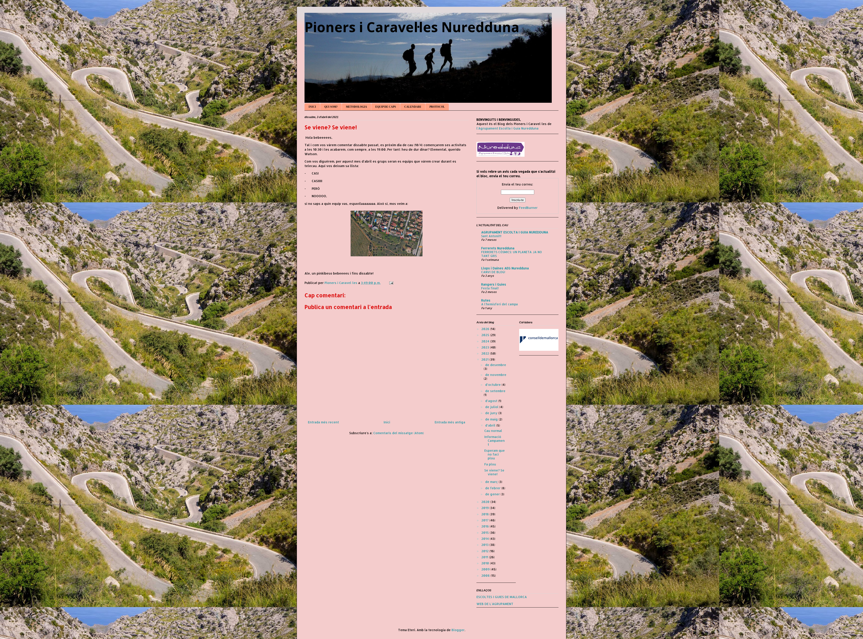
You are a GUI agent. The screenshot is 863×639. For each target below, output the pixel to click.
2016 (485, 526)
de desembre (495, 365)
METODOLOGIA (356, 106)
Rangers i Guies (493, 284)
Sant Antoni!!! (491, 236)
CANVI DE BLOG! (493, 272)
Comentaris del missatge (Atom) (398, 433)
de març (492, 482)
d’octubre (493, 385)
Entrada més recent (323, 422)
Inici (387, 422)
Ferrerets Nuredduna (497, 248)
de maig (492, 419)
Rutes (485, 300)
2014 (485, 539)
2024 (485, 341)
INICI (312, 106)
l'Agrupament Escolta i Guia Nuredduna (507, 128)
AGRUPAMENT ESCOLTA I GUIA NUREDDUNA (514, 232)
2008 (486, 575)
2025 (485, 335)
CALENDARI (412, 106)
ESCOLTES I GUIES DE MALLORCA (501, 597)
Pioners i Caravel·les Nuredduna (412, 27)
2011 (485, 557)
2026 (485, 329)
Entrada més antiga (450, 422)
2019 (485, 508)
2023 (485, 347)
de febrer (493, 488)
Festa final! (490, 288)
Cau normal (493, 431)
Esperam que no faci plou (494, 454)
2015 (485, 532)
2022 (485, 353)
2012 (485, 551)
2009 (486, 569)
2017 (485, 520)
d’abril (490, 425)
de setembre (495, 391)
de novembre (495, 375)
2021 (485, 359)
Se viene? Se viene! (494, 472)
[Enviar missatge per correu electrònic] (391, 283)
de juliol (492, 407)
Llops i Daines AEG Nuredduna (505, 268)
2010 (485, 563)
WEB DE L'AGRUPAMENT (494, 604)
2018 (485, 514)
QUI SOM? (331, 106)
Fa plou (490, 464)
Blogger (458, 630)
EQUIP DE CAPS (385, 106)
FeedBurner (528, 208)
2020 (485, 502)
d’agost (491, 401)
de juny (491, 413)
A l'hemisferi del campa (499, 304)
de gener (493, 494)
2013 (485, 545)
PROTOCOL (437, 106)
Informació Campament (494, 440)
